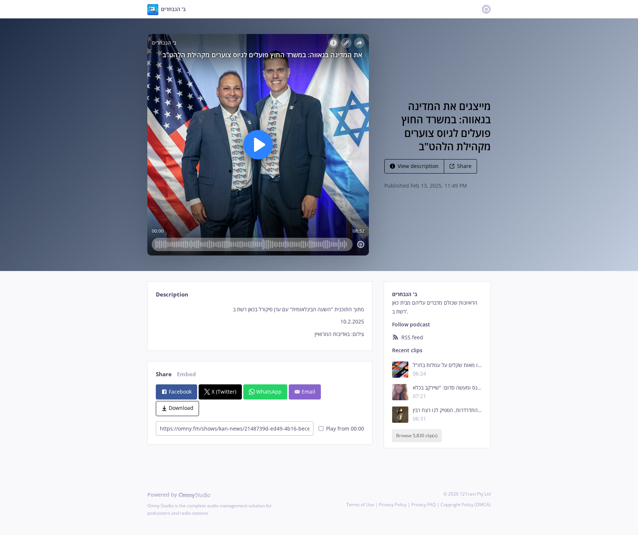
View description (418, 165)
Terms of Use (360, 504)
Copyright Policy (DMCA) (465, 504)
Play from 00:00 (345, 428)
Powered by (163, 494)
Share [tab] (164, 374)
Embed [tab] (186, 374)
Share (464, 165)
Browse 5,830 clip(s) (417, 435)
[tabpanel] (260, 322)
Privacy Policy (393, 504)
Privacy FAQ (423, 504)
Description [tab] (172, 294)
